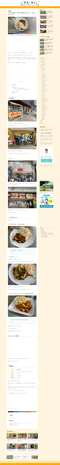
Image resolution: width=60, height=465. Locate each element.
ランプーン (43, 70)
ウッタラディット (44, 74)
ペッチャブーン (44, 78)
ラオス (43, 118)
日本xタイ (39, 7)
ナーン (43, 72)
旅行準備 (43, 119)
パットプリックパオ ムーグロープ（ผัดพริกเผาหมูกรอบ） (21, 89)
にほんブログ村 (11, 417)
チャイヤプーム (44, 84)
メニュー (13, 85)
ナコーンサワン (44, 80)
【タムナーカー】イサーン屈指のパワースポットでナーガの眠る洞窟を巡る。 (50, 31)
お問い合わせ (44, 7)
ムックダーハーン (44, 90)
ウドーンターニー (44, 99)
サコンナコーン (44, 95)
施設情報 (13, 92)
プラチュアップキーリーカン (46, 114)
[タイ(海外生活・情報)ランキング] (46, 186)
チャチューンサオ (44, 110)
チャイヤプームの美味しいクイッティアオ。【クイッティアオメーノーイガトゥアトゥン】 (47, 139)
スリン (43, 96)
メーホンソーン (44, 69)
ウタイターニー (44, 81)
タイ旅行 (31, 7)
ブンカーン (43, 87)
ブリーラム (43, 88)
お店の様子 (14, 84)
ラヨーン (43, 112)
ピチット (43, 79)
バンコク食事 (20, 7)
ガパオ (12, 408)
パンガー (43, 117)
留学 (35, 7)
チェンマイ (43, 68)
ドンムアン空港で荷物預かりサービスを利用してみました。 (50, 26)
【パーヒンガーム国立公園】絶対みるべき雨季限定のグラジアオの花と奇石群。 (47, 133)
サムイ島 (43, 115)
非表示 (23, 81)
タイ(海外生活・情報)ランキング (44, 192)
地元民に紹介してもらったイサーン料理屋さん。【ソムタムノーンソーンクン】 (50, 21)
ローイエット (44, 92)
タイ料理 (9, 408)
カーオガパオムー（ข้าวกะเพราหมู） (19, 88)
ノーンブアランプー (44, 98)
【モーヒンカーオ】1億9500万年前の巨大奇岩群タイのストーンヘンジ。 (47, 130)
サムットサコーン (44, 108)
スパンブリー (44, 102)
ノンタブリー (44, 104)
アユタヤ (43, 103)
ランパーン (43, 71)
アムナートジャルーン (45, 101)
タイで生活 (15, 7)
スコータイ (43, 76)
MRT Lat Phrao (16, 408)
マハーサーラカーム (44, 89)
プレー (43, 73)
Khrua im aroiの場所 (15, 91)
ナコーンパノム (44, 85)
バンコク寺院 (26, 7)
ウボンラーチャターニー (45, 100)
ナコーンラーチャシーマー (45, 86)
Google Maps (19, 373)
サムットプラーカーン (45, 107)
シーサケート (44, 94)
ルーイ (43, 93)
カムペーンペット (44, 77)
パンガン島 (43, 116)
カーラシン (43, 82)
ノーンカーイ (44, 97)
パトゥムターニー (44, 105)
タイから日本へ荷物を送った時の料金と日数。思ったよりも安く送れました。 (50, 17)
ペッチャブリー (44, 113)
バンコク (43, 106)
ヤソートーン (44, 91)
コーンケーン (44, 83)
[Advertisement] (22, 45)
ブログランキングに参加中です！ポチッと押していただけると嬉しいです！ (20, 422)
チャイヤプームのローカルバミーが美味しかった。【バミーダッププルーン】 (47, 143)
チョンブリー (44, 111)
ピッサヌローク (44, 75)
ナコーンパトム (44, 109)
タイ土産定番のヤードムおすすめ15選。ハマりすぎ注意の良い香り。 (50, 12)
